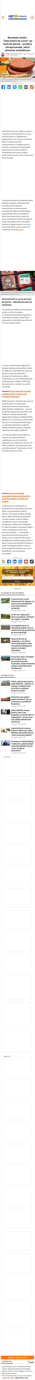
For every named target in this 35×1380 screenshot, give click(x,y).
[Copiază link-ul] (32, 87)
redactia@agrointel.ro (10, 1376)
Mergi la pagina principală (17, 1358)
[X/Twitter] (20, 561)
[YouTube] (26, 561)
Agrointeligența (8, 1367)
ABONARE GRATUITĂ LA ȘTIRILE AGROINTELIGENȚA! (17, 571)
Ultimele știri (7, 675)
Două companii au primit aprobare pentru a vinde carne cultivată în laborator (16, 394)
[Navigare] (3, 17)
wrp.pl (20, 229)
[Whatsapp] (20, 87)
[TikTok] (32, 561)
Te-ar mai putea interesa (12, 593)
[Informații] (32, 17)
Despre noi (7, 1361)
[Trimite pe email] (26, 87)
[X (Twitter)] (15, 87)
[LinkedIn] (9, 87)
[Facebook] (3, 87)
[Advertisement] (17, 7)
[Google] (3, 561)
